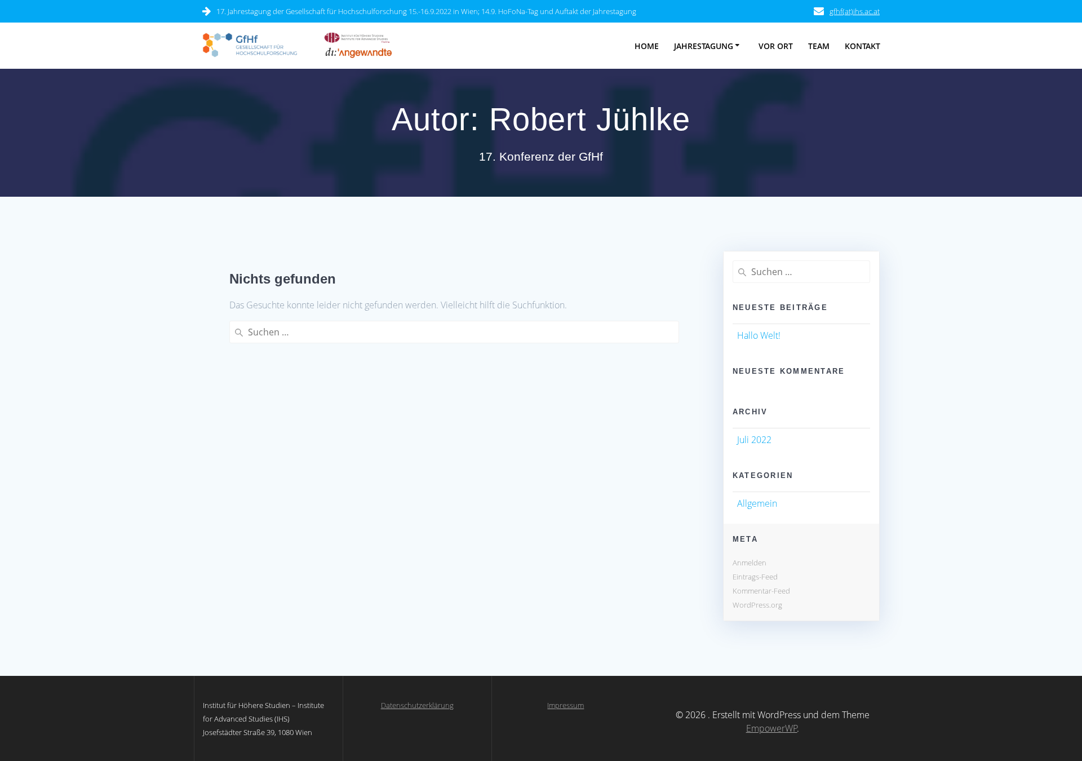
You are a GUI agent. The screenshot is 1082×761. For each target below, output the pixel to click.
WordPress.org (757, 605)
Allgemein (757, 503)
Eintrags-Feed (755, 577)
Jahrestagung (703, 46)
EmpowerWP (771, 728)
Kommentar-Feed (761, 591)
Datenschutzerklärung (417, 705)
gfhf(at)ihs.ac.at (855, 11)
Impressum (565, 705)
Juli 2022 (754, 439)
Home (647, 46)
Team (819, 46)
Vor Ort (776, 46)
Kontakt (862, 46)
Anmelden (749, 563)
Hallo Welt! (759, 335)
